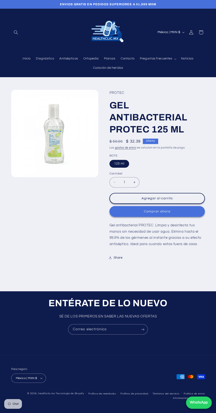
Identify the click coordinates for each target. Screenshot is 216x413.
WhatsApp (199, 402)
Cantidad (115, 173)
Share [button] (118, 257)
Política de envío (194, 394)
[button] (16, 32)
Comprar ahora (157, 211)
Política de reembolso (102, 394)
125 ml (119, 163)
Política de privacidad (134, 394)
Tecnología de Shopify (70, 393)
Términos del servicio (166, 394)
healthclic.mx (46, 393)
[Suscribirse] (143, 329)
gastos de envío (125, 147)
